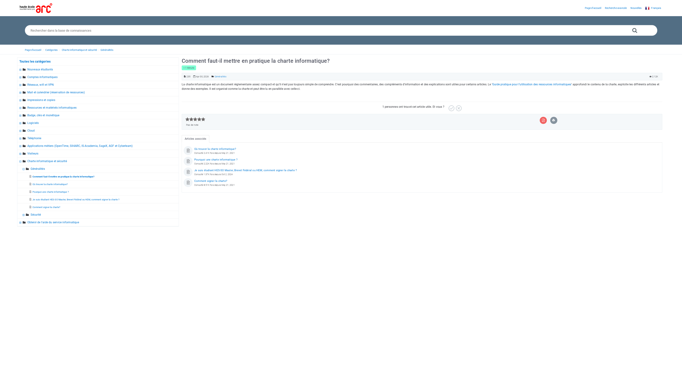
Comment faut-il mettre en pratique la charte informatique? (63, 176)
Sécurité (36, 214)
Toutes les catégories (35, 61)
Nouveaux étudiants (40, 69)
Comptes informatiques (42, 77)
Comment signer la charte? (46, 207)
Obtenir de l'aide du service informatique (53, 222)
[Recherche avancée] (634, 30)
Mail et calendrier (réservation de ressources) (56, 92)
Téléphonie (34, 138)
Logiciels (33, 123)
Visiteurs (33, 153)
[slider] (195, 119)
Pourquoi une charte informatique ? (51, 192)
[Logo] (36, 8)
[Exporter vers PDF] (543, 120)
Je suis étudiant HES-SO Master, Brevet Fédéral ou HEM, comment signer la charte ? (76, 199)
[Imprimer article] (553, 120)
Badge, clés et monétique (43, 115)
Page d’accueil (33, 50)
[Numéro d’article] (185, 76)
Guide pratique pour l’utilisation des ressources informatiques (531, 84)
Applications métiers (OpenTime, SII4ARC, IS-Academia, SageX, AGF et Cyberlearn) (80, 146)
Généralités (107, 50)
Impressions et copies (41, 100)
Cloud (31, 130)
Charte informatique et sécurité (79, 50)
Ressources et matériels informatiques (52, 107)
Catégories (51, 50)
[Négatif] (458, 107)
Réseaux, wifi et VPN (40, 84)
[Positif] (451, 107)
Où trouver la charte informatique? (50, 184)
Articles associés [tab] (195, 138)
